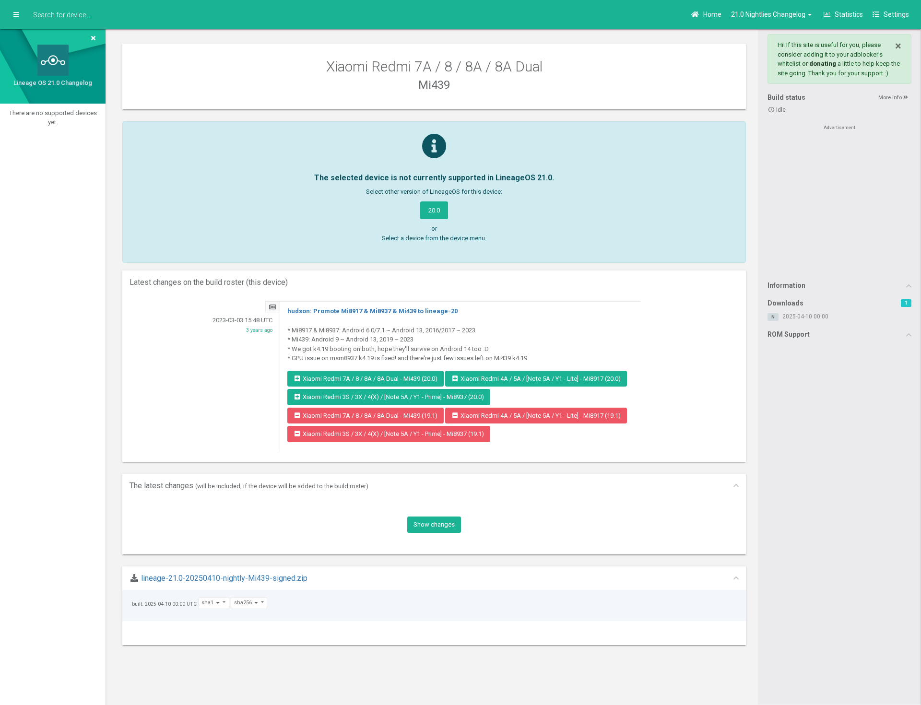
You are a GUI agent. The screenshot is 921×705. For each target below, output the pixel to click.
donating (822, 63)
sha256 (243, 602)
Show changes (434, 524)
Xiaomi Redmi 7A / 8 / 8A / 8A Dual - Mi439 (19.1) (369, 415)
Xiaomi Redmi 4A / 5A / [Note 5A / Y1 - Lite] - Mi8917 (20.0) (540, 378)
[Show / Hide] (16, 15)
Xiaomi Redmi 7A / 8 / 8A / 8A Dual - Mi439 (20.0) (369, 378)
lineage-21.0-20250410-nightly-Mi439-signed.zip (224, 578)
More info (890, 97)
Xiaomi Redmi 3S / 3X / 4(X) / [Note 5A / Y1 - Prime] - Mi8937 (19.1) (392, 433)
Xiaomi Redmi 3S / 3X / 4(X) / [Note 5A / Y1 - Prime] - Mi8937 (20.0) (392, 396)
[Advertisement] (839, 202)
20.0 (434, 210)
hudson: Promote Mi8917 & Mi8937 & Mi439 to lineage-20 (372, 311)
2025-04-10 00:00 (805, 316)
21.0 (769, 14)
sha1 (208, 602)
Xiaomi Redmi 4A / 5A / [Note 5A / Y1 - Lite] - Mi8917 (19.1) (540, 415)
